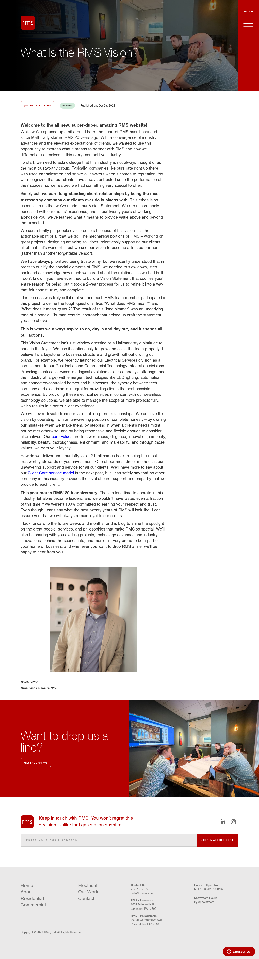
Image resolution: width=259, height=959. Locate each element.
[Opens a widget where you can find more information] (239, 952)
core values (62, 437)
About (27, 892)
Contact (86, 898)
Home (27, 885)
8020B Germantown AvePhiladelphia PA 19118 (146, 922)
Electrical (87, 885)
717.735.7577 (140, 889)
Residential (32, 898)
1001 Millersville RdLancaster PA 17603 (143, 906)
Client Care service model (51, 473)
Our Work (88, 892)
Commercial (33, 905)
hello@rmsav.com (142, 893)
